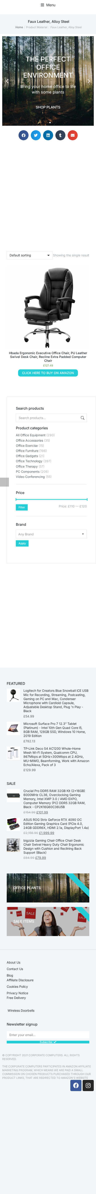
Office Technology (29, 461)
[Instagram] (88, 1085)
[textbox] (51, 534)
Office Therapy (27, 466)
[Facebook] (75, 1085)
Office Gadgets (27, 456)
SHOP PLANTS (48, 107)
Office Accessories (29, 440)
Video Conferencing (30, 477)
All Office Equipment (31, 435)
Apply (22, 543)
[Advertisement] (48, 612)
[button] (48, 5)
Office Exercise (27, 445)
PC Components (28, 471)
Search (82, 417)
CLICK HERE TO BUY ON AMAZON (48, 373)
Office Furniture (27, 451)
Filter (22, 507)
